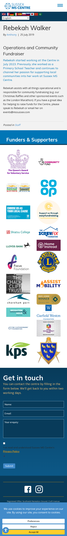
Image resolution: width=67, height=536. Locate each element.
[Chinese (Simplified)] (36, 13)
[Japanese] (32, 13)
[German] (12, 13)
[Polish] (24, 13)
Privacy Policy (11, 451)
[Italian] (16, 13)
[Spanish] (20, 13)
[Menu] (60, 5)
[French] (8, 13)
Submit (9, 465)
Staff (17, 125)
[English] (4, 13)
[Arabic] (40, 13)
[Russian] (28, 13)
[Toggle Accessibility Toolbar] (5, 530)
